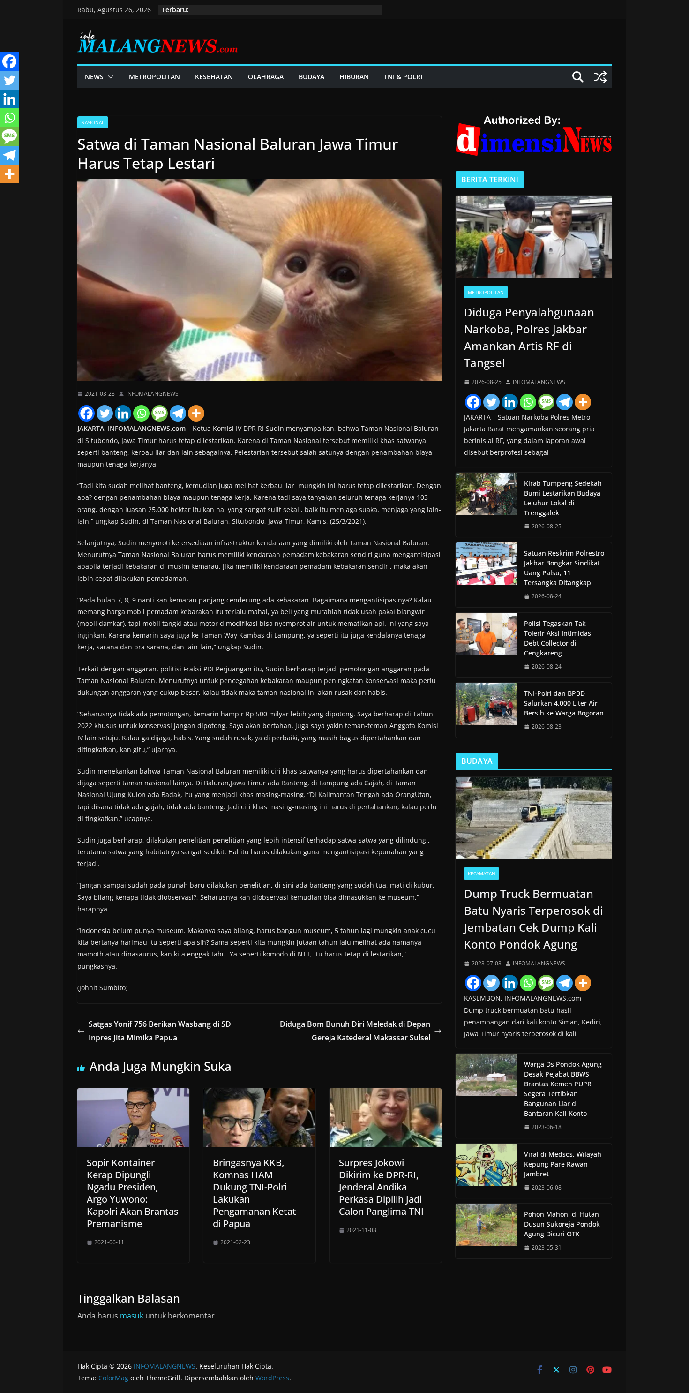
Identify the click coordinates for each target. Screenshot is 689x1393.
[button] (109, 76)
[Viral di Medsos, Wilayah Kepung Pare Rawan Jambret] (486, 1171)
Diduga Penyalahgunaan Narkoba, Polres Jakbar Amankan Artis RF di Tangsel (529, 337)
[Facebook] (86, 413)
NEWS (94, 76)
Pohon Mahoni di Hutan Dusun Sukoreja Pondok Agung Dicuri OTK (562, 1224)
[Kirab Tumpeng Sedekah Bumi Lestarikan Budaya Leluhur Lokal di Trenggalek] (486, 505)
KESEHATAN (214, 76)
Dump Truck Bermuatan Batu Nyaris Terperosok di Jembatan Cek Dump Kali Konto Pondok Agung (533, 919)
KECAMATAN (481, 873)
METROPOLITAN (154, 76)
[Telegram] (178, 413)
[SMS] (159, 413)
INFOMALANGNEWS (152, 394)
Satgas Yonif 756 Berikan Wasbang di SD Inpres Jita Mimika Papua (160, 1031)
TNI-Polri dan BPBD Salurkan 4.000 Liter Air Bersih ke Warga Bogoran (564, 703)
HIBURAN (354, 76)
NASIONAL (92, 122)
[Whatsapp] (141, 413)
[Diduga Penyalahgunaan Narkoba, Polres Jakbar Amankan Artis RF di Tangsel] (534, 237)
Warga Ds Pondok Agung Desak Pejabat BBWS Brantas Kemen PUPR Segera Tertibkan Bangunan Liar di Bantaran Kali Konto (563, 1089)
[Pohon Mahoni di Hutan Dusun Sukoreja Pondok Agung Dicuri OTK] (486, 1231)
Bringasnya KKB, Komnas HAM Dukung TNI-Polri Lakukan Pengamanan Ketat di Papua (254, 1193)
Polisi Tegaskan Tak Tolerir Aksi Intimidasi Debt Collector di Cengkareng (558, 638)
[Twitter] (105, 413)
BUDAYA (311, 76)
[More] (196, 413)
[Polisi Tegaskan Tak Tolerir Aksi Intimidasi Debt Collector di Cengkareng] (486, 645)
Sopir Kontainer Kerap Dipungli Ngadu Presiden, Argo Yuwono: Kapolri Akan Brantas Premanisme (133, 1193)
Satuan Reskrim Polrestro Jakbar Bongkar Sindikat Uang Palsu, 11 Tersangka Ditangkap (564, 568)
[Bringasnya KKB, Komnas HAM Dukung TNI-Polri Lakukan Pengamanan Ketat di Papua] (259, 1095)
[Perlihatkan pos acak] (600, 77)
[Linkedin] (123, 413)
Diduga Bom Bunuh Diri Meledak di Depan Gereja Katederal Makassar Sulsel (355, 1031)
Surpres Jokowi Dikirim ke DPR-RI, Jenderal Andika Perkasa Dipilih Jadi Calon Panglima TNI (381, 1187)
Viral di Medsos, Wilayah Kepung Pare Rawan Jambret (562, 1164)
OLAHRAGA (266, 76)
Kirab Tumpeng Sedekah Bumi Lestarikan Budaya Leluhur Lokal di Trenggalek (563, 498)
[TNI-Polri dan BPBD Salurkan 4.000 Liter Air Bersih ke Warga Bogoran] (486, 710)
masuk (131, 1315)
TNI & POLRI (403, 76)
